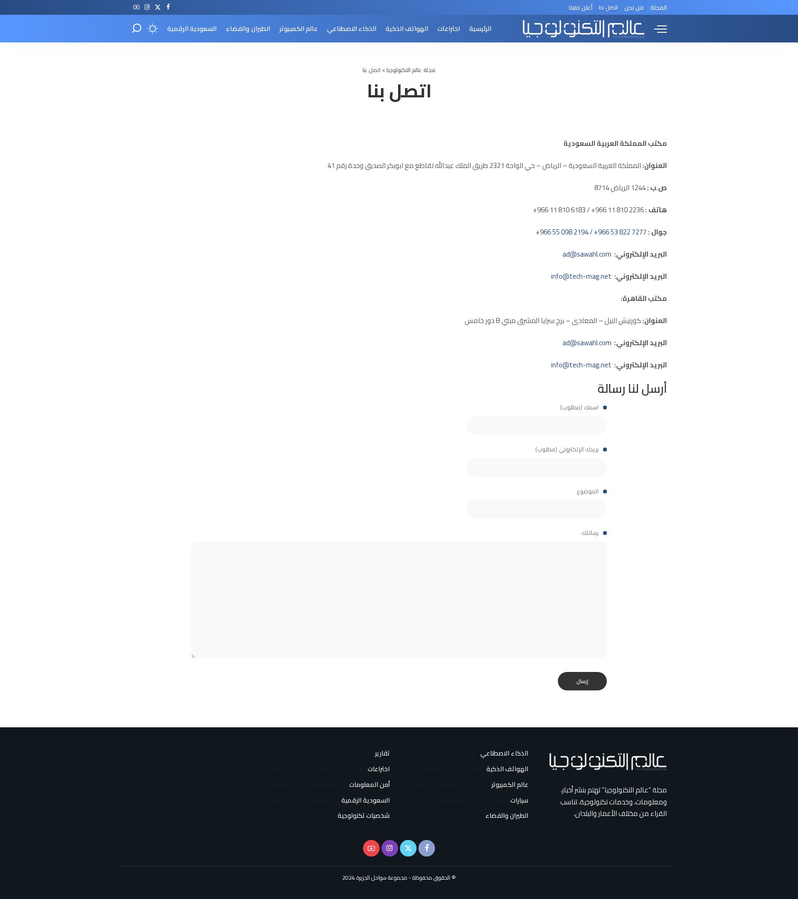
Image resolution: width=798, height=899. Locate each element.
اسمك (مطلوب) (580, 407)
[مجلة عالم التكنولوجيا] (582, 28)
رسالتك (590, 533)
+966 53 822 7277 (620, 232)
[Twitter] (157, 7)
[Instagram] (147, 7)
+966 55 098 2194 (562, 232)
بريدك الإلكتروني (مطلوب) (567, 449)
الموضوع (588, 491)
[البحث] (136, 28)
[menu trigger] (656, 28)
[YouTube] (136, 7)
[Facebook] (168, 7)
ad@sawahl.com (586, 342)
